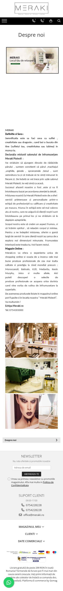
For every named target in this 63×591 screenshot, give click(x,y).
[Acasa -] (31, 9)
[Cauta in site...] (59, 20)
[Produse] (5, 21)
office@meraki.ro (33, 515)
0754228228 (33, 505)
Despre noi (10, 440)
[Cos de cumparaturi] (51, 20)
